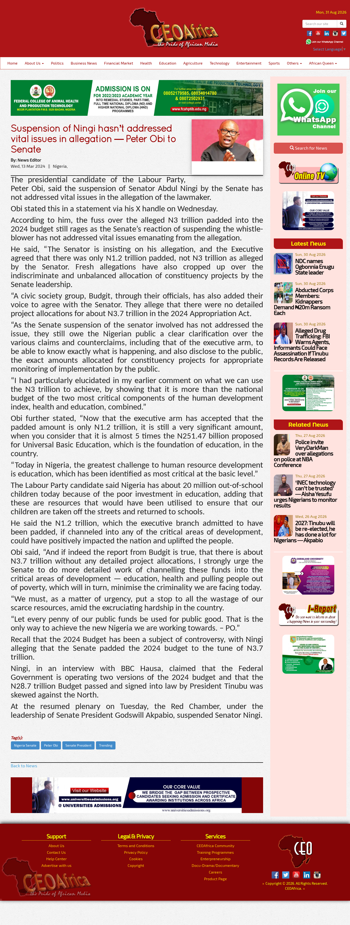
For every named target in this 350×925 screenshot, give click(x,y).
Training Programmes (215, 852)
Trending (105, 745)
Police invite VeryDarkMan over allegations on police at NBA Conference (303, 453)
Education (167, 63)
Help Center (56, 858)
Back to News (24, 765)
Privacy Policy (136, 852)
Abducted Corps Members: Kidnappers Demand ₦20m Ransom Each (303, 301)
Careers (215, 872)
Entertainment (248, 63)
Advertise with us (56, 865)
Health (146, 63)
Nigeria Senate (25, 745)
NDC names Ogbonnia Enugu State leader (314, 266)
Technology (219, 63)
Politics (57, 63)
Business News (84, 63)
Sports (274, 63)
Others (293, 63)
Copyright (136, 865)
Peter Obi (51, 745)
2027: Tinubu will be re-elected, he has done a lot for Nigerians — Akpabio (305, 531)
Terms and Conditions (135, 845)
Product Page (215, 878)
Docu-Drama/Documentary (215, 865)
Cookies (136, 858)
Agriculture (193, 63)
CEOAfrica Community (215, 845)
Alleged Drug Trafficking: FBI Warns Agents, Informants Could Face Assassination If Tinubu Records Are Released (302, 344)
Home (12, 63)
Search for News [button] (310, 148)
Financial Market (118, 63)
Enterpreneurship (215, 858)
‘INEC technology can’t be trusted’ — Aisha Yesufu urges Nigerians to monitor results (305, 494)
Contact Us (56, 852)
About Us (33, 63)
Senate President (78, 745)
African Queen (322, 63)
